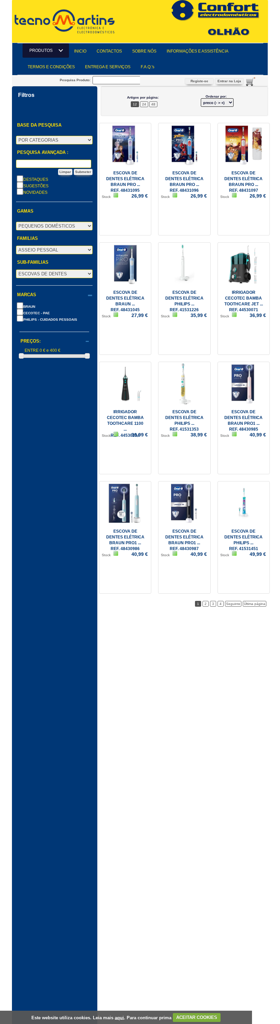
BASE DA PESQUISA (39, 125)
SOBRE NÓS (144, 51)
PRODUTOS (43, 50)
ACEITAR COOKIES (196, 1017)
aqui (119, 1017)
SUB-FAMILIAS (32, 262)
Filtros (26, 95)
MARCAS (26, 294)
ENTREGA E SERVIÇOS (107, 66)
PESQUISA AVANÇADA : (42, 152)
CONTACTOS (109, 51)
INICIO (80, 51)
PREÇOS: (30, 341)
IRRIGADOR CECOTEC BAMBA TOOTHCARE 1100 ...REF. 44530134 (125, 423)
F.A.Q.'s (147, 66)
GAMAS (25, 211)
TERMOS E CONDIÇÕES (51, 66)
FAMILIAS (27, 238)
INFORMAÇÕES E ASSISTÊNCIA (197, 51)
